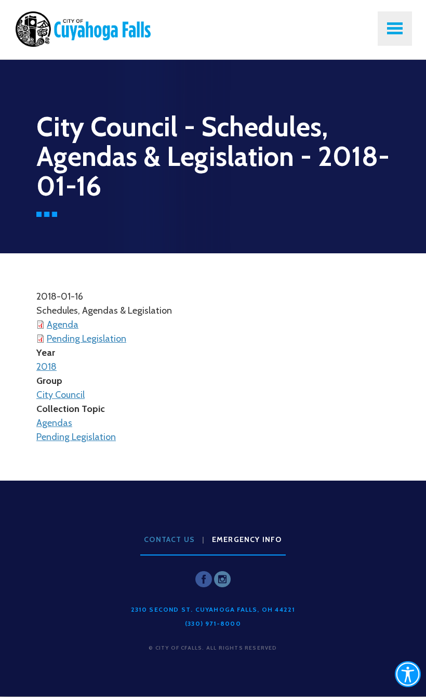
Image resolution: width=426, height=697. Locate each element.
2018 (46, 366)
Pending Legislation (86, 338)
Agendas (54, 423)
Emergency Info (247, 539)
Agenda (62, 324)
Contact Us (169, 539)
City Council (60, 395)
